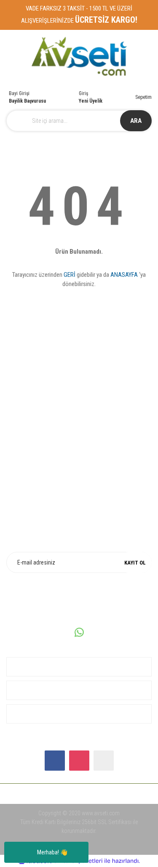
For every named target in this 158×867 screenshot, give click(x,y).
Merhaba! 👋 (52, 852)
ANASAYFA (124, 274)
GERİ (69, 274)
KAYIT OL (135, 562)
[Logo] (79, 56)
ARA (136, 121)
